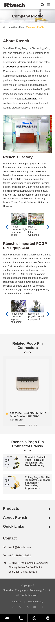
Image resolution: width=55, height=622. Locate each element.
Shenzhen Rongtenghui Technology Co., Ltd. (27, 590)
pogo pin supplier (27, 98)
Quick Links (13, 526)
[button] (48, 226)
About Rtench (19, 27)
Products (11, 508)
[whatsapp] (34, 618)
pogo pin (35, 163)
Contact (10, 538)
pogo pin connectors (18, 66)
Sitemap (16, 601)
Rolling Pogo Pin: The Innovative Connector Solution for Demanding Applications (37, 482)
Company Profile (35, 27)
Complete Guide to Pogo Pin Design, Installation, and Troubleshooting (35, 461)
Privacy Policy (35, 601)
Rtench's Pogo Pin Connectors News (27, 444)
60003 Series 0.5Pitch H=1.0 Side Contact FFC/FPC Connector (28, 416)
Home (9, 27)
